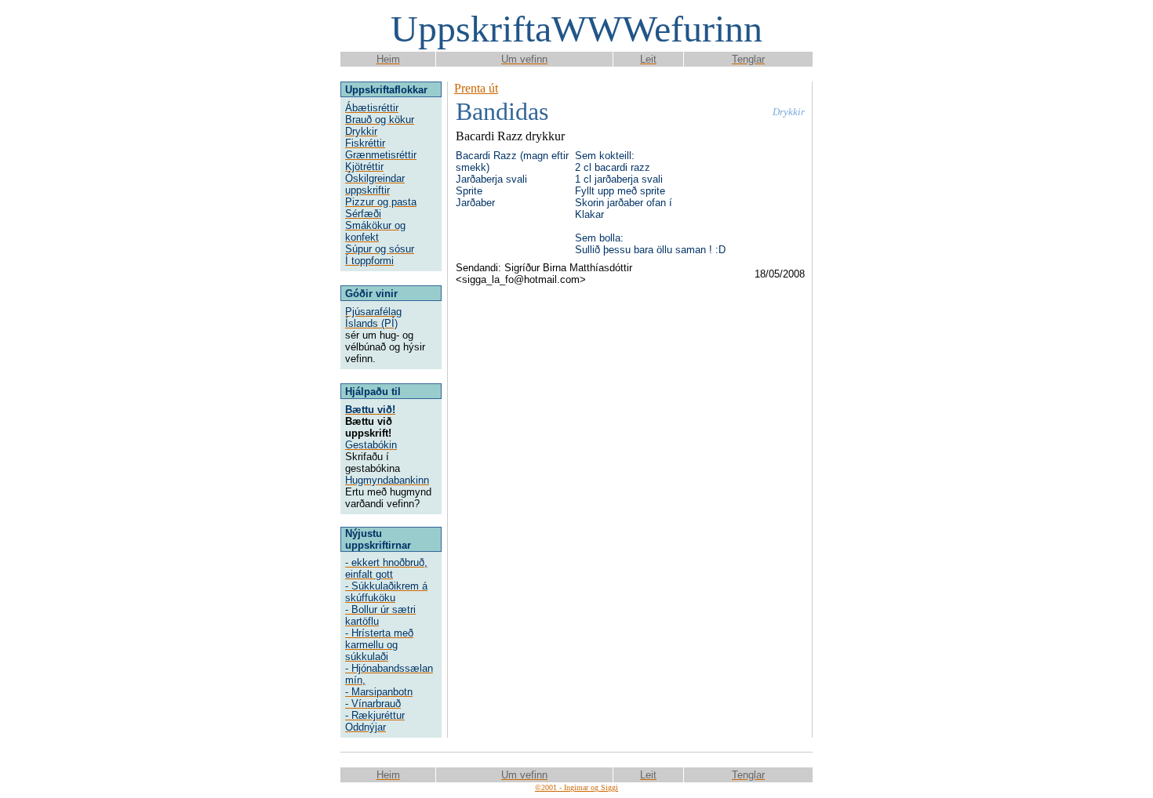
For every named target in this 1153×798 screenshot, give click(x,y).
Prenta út (476, 88)
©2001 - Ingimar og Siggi (576, 787)
